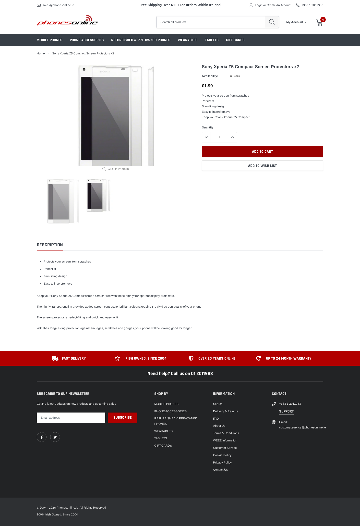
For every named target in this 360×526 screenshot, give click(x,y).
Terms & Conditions (226, 433)
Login (259, 5)
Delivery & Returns (225, 411)
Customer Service (225, 448)
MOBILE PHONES (49, 40)
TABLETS (212, 40)
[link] (42, 437)
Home (41, 53)
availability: (210, 76)
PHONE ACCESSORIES (87, 40)
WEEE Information (225, 440)
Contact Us (220, 469)
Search (218, 404)
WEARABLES (188, 40)
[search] (272, 22)
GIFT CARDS (235, 40)
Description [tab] (50, 245)
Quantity (208, 127)
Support (286, 411)
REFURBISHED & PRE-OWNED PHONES (140, 40)
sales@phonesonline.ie (58, 5)
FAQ (216, 418)
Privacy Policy (222, 462)
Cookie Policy (222, 455)
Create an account (279, 5)
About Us (219, 425)
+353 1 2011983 (312, 5)
